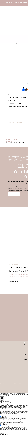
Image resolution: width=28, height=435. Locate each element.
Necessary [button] (2, 414)
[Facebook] (23, 87)
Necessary (4, 416)
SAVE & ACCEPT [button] (4, 434)
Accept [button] (4, 395)
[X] (26, 87)
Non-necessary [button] (3, 424)
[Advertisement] (14, 21)
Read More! (9, 395)
